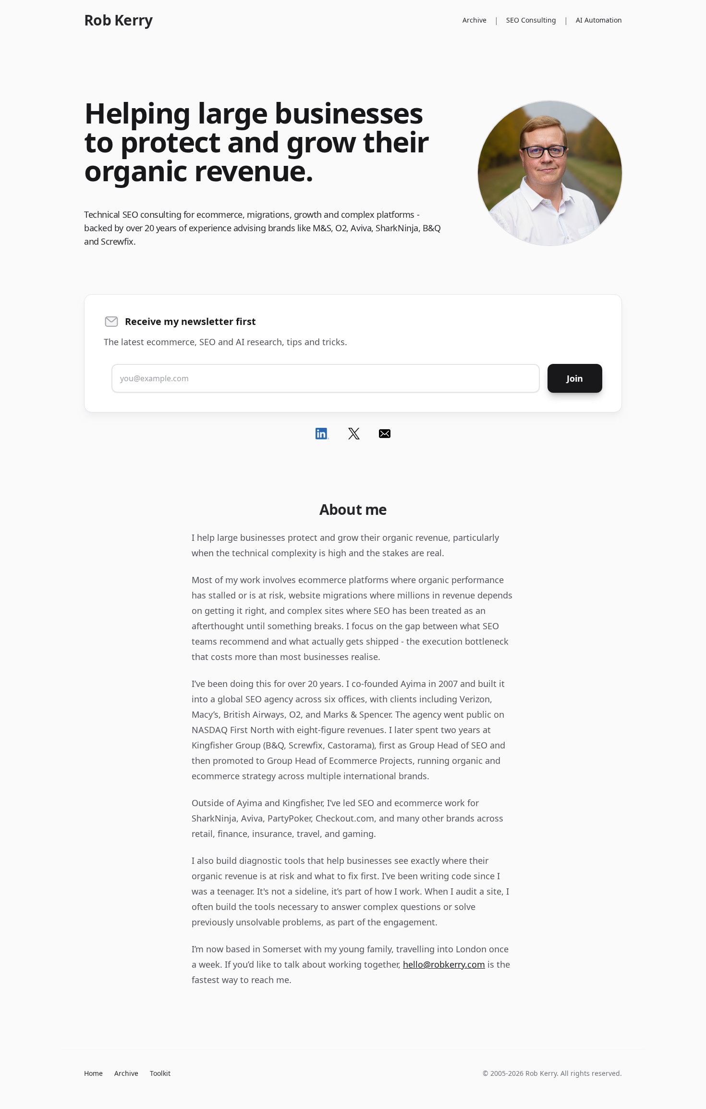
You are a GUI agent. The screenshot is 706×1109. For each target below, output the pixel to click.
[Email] (384, 433)
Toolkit (160, 1073)
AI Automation (599, 20)
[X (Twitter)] (354, 433)
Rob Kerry (118, 20)
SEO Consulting (531, 20)
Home (93, 1073)
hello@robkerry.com (444, 964)
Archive (475, 20)
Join (575, 378)
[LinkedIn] (322, 433)
